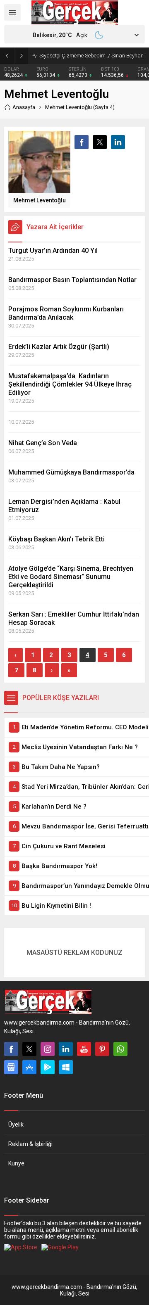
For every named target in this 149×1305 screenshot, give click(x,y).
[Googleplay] (48, 1067)
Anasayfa (23, 107)
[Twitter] (29, 1049)
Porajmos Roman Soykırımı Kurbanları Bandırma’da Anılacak (66, 313)
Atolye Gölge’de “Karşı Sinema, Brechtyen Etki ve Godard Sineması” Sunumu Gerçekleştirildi (70, 577)
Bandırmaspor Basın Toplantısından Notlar (72, 280)
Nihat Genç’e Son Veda (42, 443)
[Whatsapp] (120, 1049)
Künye (16, 1163)
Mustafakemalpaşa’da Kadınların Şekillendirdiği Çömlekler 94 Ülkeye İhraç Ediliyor (70, 384)
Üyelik (16, 1124)
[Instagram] (48, 1049)
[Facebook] (11, 1049)
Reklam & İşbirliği (30, 1144)
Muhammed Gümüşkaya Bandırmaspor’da (71, 472)
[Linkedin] (66, 1049)
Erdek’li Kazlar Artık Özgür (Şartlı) (58, 347)
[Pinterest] (102, 1049)
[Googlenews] (11, 1067)
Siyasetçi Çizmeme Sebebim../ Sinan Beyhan (91, 55)
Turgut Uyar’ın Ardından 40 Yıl (53, 250)
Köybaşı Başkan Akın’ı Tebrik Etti (56, 539)
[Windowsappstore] (66, 1067)
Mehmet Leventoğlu (39, 200)
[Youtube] (84, 1049)
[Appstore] (29, 1067)
